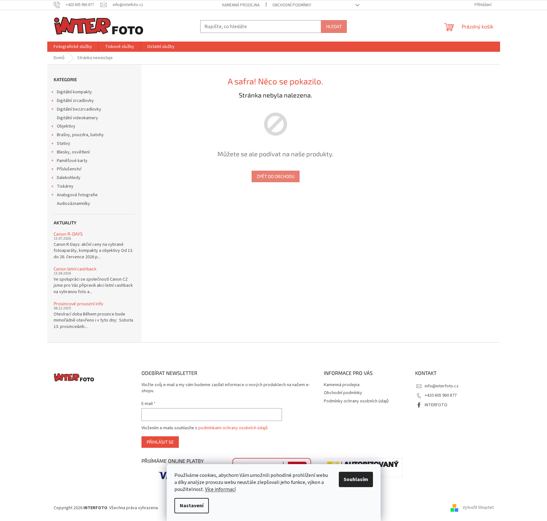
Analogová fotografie (77, 195)
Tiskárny (65, 186)
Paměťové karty (72, 161)
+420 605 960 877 (441, 395)
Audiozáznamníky (73, 203)
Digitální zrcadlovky (75, 100)
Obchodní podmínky (291, 5)
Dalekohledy (68, 178)
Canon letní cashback (75, 268)
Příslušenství (69, 169)
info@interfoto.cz (442, 386)
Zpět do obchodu (275, 176)
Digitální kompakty (74, 92)
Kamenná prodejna (241, 5)
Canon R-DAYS (68, 233)
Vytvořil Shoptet (478, 508)
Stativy (63, 143)
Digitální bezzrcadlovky (79, 109)
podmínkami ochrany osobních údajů (233, 428)
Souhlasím (356, 479)
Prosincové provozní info (78, 303)
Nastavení (191, 505)
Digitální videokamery (77, 118)
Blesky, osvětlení (73, 152)
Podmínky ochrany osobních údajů (356, 401)
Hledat (334, 26)
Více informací (220, 489)
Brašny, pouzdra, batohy (80, 135)
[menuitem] (72, 47)
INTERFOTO (436, 405)
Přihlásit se (160, 442)
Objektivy (66, 126)
